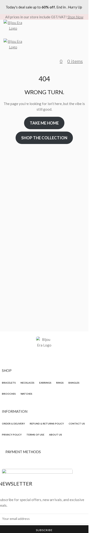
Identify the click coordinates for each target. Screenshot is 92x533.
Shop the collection (44, 137)
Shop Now (75, 17)
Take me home (44, 123)
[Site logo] (44, 29)
